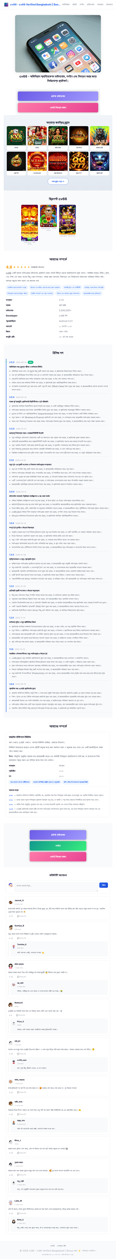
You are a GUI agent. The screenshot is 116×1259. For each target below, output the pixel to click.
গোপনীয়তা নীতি (61, 1246)
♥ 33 (11, 1054)
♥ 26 (11, 977)
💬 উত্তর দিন (21, 916)
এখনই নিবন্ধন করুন (58, 107)
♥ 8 (10, 1015)
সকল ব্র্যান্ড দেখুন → (58, 181)
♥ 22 (11, 1092)
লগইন (82, 4)
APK (74, 4)
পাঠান (103, 885)
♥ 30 (11, 1175)
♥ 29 (11, 1153)
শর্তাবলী (52, 1246)
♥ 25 (11, 938)
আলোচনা (109, 4)
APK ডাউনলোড (58, 96)
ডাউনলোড (90, 4)
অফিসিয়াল (66, 4)
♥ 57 (11, 916)
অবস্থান (100, 4)
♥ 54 (11, 1114)
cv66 (8, 272)
